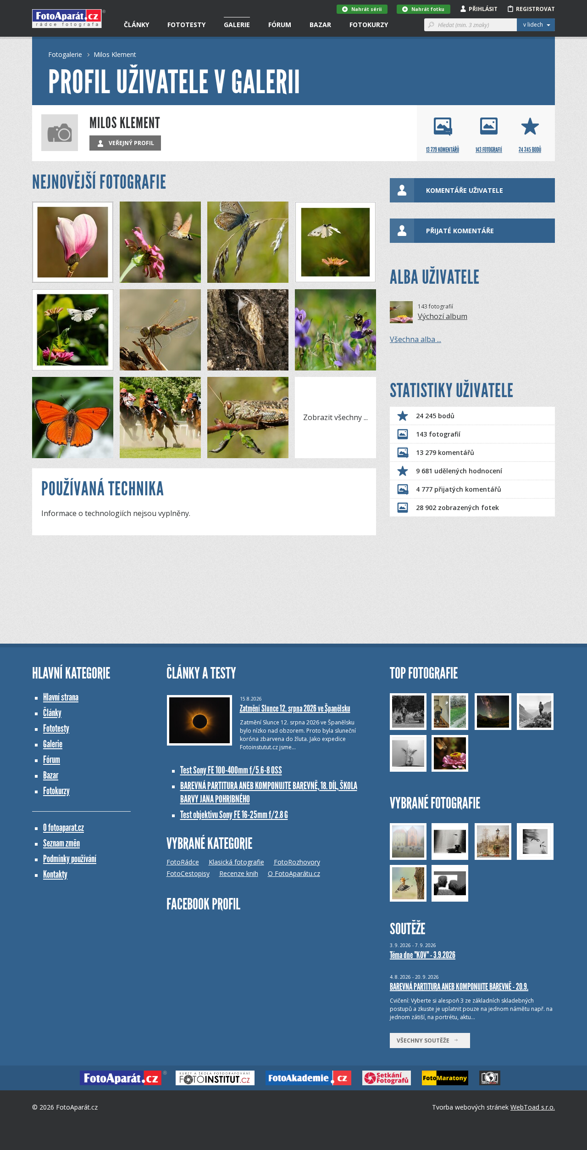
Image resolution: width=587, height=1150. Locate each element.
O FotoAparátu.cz (294, 873)
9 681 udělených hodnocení (459, 470)
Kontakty (55, 874)
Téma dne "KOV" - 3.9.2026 (422, 954)
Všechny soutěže (425, 1040)
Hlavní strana (60, 697)
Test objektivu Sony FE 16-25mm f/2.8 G (234, 814)
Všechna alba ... (415, 339)
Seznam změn (61, 843)
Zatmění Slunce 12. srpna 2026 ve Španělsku (295, 708)
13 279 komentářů (445, 452)
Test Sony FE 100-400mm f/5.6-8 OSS (231, 770)
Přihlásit (483, 9)
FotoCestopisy (188, 873)
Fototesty (186, 24)
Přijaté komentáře (460, 230)
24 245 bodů (435, 415)
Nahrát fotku (427, 9)
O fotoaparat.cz (63, 827)
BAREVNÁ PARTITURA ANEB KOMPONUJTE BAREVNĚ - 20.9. (459, 986)
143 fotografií (438, 434)
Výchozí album (442, 316)
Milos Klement (115, 54)
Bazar (320, 24)
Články (136, 24)
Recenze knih (238, 873)
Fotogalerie (65, 54)
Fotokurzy (368, 24)
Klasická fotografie (236, 862)
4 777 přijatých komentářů (458, 489)
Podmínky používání (69, 859)
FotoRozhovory (297, 862)
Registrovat (535, 9)
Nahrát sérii (366, 9)
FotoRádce (182, 862)
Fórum (279, 24)
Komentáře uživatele (464, 190)
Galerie (237, 24)
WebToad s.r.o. (532, 1107)
